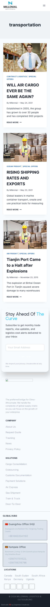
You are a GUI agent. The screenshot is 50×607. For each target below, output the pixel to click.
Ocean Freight (14, 166)
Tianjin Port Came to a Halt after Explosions (24, 265)
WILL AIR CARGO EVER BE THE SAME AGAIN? (23, 91)
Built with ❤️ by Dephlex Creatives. (15, 605)
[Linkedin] (19, 586)
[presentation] (25, 57)
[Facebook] (13, 586)
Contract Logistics (17, 76)
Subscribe (25, 356)
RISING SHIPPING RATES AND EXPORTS (23, 178)
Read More (14, 122)
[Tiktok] (32, 586)
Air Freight (12, 254)
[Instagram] (7, 586)
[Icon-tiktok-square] (25, 586)
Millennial (13, 103)
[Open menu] (44, 5)
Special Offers (30, 166)
